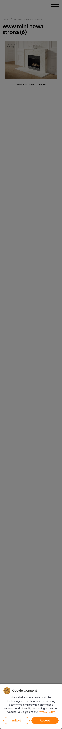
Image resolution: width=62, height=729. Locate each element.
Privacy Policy (47, 712)
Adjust (16, 720)
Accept (45, 720)
